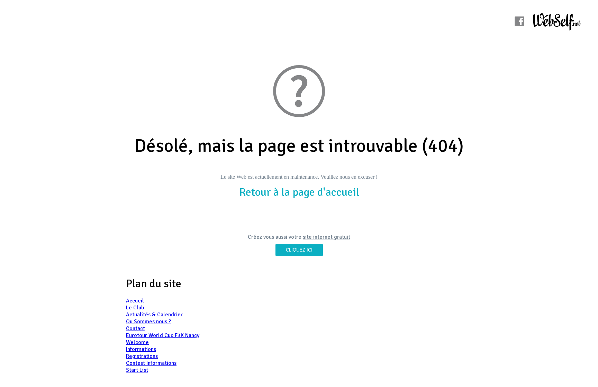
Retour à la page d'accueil (299, 192)
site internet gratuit (326, 237)
